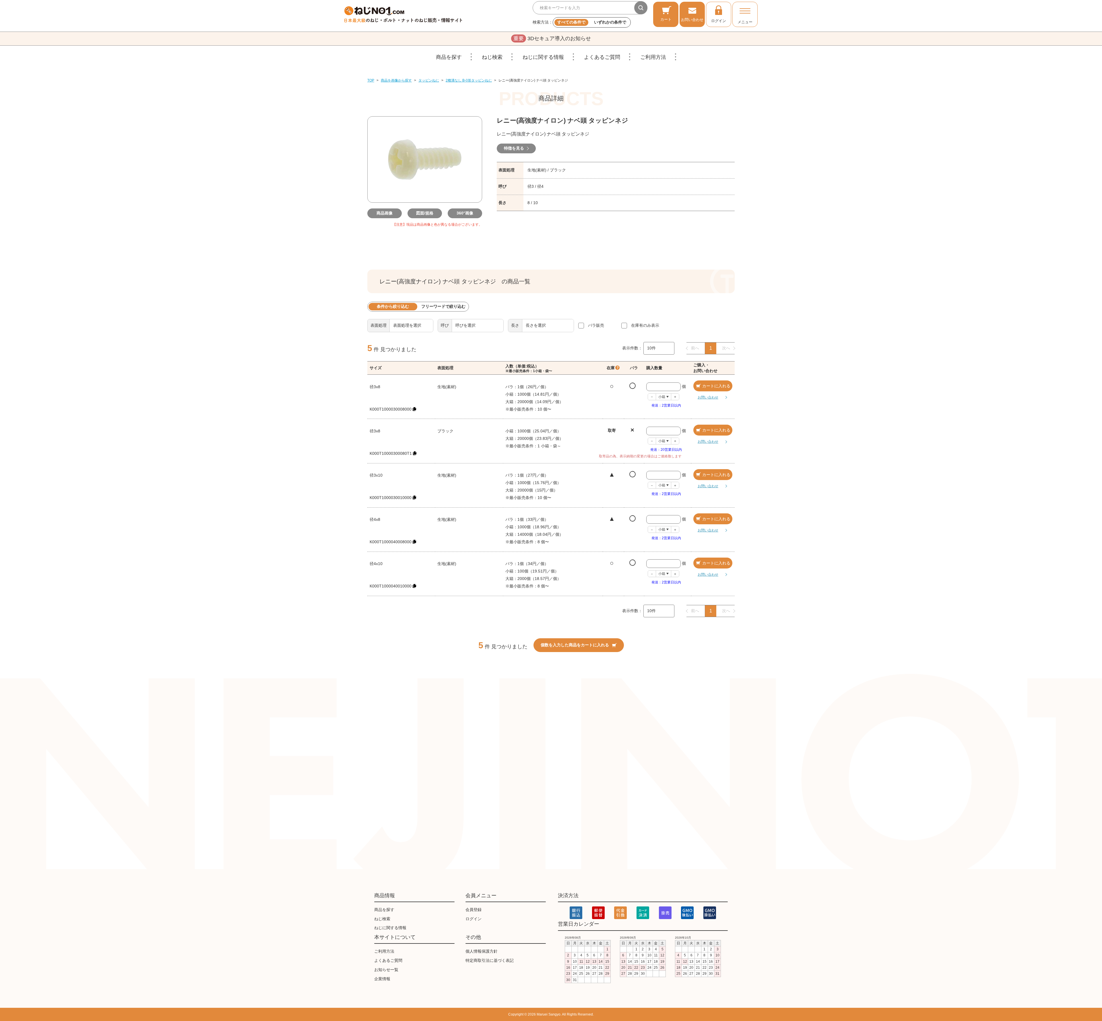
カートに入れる (716, 386)
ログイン (718, 21)
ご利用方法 (653, 57)
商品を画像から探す (396, 80)
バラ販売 (596, 325)
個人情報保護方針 (481, 951)
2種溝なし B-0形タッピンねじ (469, 80)
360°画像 (465, 213)
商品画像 (385, 213)
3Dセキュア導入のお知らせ (552, 38)
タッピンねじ (428, 80)
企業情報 (382, 978)
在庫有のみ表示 (645, 325)
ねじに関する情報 (543, 57)
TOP (370, 80)
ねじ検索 (492, 57)
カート (666, 19)
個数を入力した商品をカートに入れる (575, 645)
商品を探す (449, 57)
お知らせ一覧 (386, 969)
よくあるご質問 (602, 57)
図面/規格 (424, 213)
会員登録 (473, 909)
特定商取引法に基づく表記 (489, 960)
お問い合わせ (692, 20)
